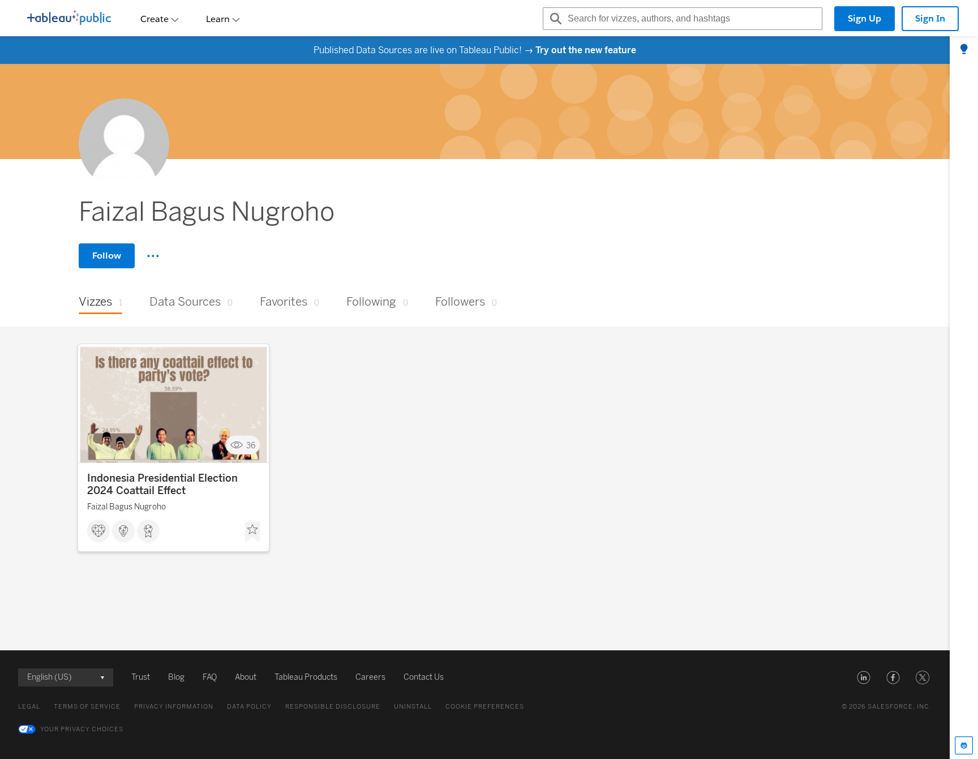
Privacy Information (173, 706)
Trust (140, 677)
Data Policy (249, 706)
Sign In (930, 18)
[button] (864, 677)
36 (250, 445)
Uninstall (413, 706)
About (245, 677)
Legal (29, 706)
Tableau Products (305, 677)
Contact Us (424, 677)
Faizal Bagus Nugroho (126, 507)
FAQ (210, 677)
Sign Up (864, 18)
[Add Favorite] (252, 532)
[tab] (964, 50)
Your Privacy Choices (81, 729)
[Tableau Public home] (69, 18)
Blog (176, 677)
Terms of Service (87, 706)
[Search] (554, 18)
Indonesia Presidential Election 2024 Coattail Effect (162, 484)
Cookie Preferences (484, 706)
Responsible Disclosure (332, 706)
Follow (106, 255)
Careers (370, 677)
